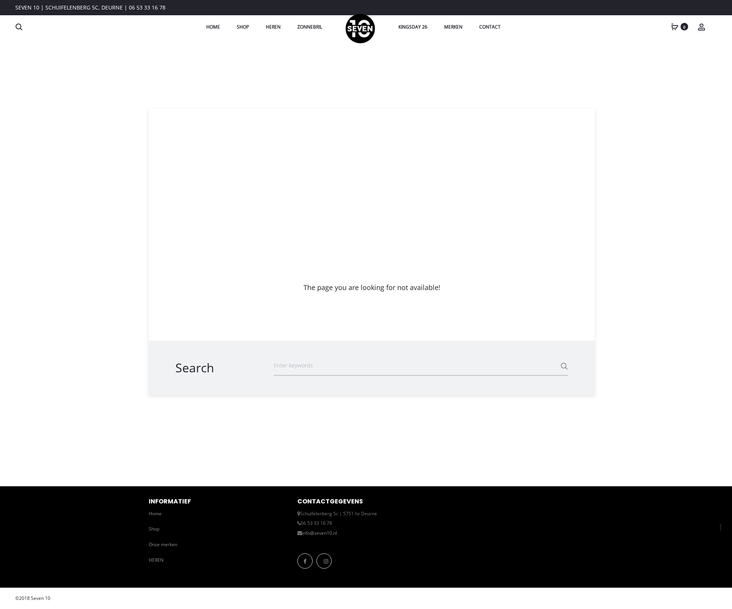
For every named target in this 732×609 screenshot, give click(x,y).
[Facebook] (305, 561)
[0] (675, 26)
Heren (273, 27)
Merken (453, 27)
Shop (243, 27)
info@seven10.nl (319, 533)
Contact (490, 27)
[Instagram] (324, 561)
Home (213, 27)
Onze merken (163, 544)
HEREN (156, 560)
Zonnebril (309, 27)
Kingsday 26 (412, 27)
